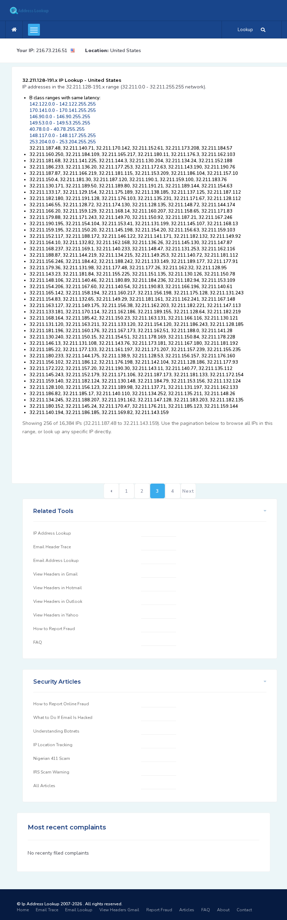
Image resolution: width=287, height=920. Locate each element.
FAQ (37, 642)
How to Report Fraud (54, 629)
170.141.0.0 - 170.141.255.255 (62, 110)
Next (188, 491)
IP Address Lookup (52, 533)
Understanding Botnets (56, 731)
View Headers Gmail (119, 910)
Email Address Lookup (56, 560)
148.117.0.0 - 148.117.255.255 (62, 136)
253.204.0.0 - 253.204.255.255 (62, 142)
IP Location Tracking (52, 745)
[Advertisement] (149, 455)
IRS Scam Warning (51, 772)
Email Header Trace (52, 547)
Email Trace (47, 910)
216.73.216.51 (51, 50)
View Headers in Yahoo (55, 615)
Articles (186, 910)
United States (125, 50)
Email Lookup (78, 910)
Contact (244, 910)
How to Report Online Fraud (61, 704)
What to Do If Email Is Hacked (62, 717)
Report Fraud (159, 910)
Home (23, 910)
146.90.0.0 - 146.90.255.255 (59, 117)
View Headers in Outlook (57, 601)
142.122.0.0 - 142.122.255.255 (62, 104)
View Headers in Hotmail (57, 588)
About (223, 910)
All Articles (44, 786)
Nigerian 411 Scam (51, 758)
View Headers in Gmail (55, 574)
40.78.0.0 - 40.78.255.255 (57, 129)
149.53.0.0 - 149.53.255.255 (59, 123)
